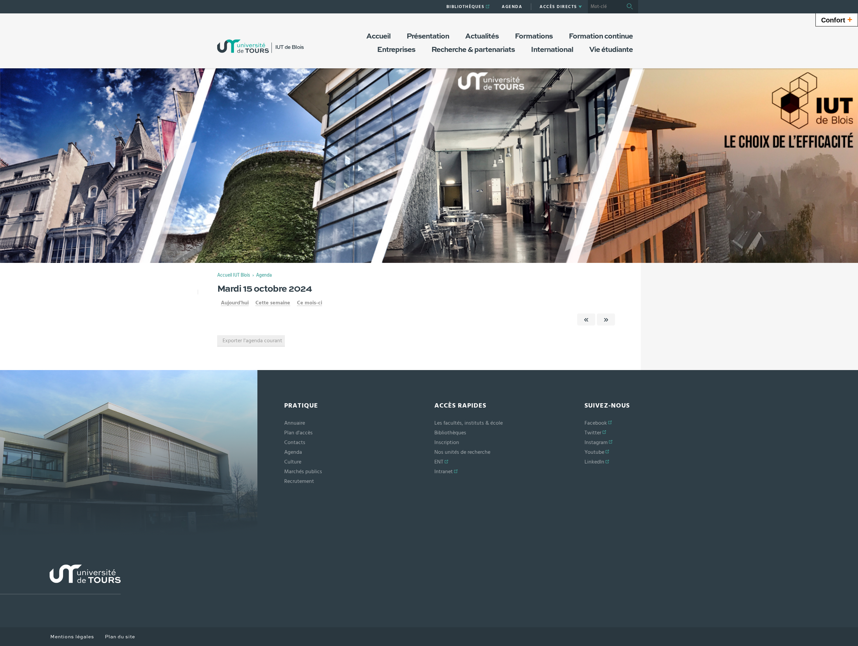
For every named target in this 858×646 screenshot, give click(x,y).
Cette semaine (272, 302)
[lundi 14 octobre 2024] (586, 319)
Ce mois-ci (309, 302)
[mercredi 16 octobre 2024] (606, 319)
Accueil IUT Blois (233, 275)
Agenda (264, 275)
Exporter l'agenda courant (252, 340)
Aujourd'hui (235, 302)
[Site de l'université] (60, 579)
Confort (836, 19)
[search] (604, 6)
